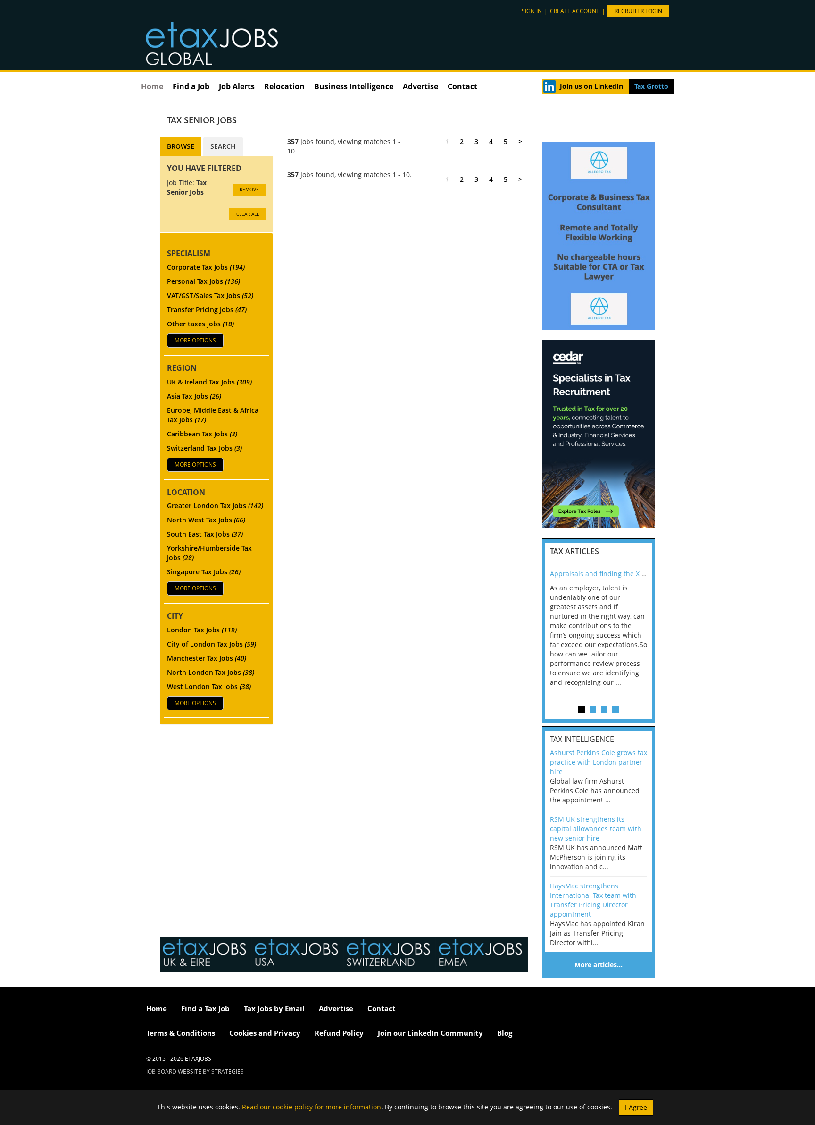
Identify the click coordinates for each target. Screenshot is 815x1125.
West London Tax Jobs (209, 686)
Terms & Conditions (180, 1033)
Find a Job (191, 86)
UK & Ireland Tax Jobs (209, 381)
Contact (462, 86)
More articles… (598, 964)
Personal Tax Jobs (203, 281)
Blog (504, 1033)
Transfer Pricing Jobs (207, 309)
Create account (574, 11)
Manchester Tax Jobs (206, 658)
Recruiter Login (638, 11)
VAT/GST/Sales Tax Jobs (210, 295)
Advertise (420, 86)
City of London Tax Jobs (211, 643)
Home (152, 86)
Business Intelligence (353, 86)
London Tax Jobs (202, 629)
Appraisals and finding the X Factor (605, 573)
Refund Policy (339, 1033)
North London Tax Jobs (210, 672)
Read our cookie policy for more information (311, 1106)
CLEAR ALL (247, 214)
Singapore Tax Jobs (204, 571)
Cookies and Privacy (264, 1033)
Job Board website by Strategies (195, 1071)
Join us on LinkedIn (591, 86)
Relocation (284, 86)
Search (223, 146)
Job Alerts (237, 86)
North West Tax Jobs (206, 519)
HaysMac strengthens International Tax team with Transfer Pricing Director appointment (593, 900)
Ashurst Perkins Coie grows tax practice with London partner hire (598, 762)
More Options (195, 340)
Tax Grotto (651, 86)
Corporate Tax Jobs (206, 267)
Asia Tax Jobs (194, 396)
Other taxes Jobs (200, 323)
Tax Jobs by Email (274, 1008)
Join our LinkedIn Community (430, 1033)
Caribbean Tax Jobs (202, 433)
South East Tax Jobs (205, 533)
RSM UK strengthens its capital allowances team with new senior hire (595, 829)
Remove (249, 189)
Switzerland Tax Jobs (204, 447)
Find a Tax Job (205, 1008)
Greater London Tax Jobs (215, 505)
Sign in (532, 11)
